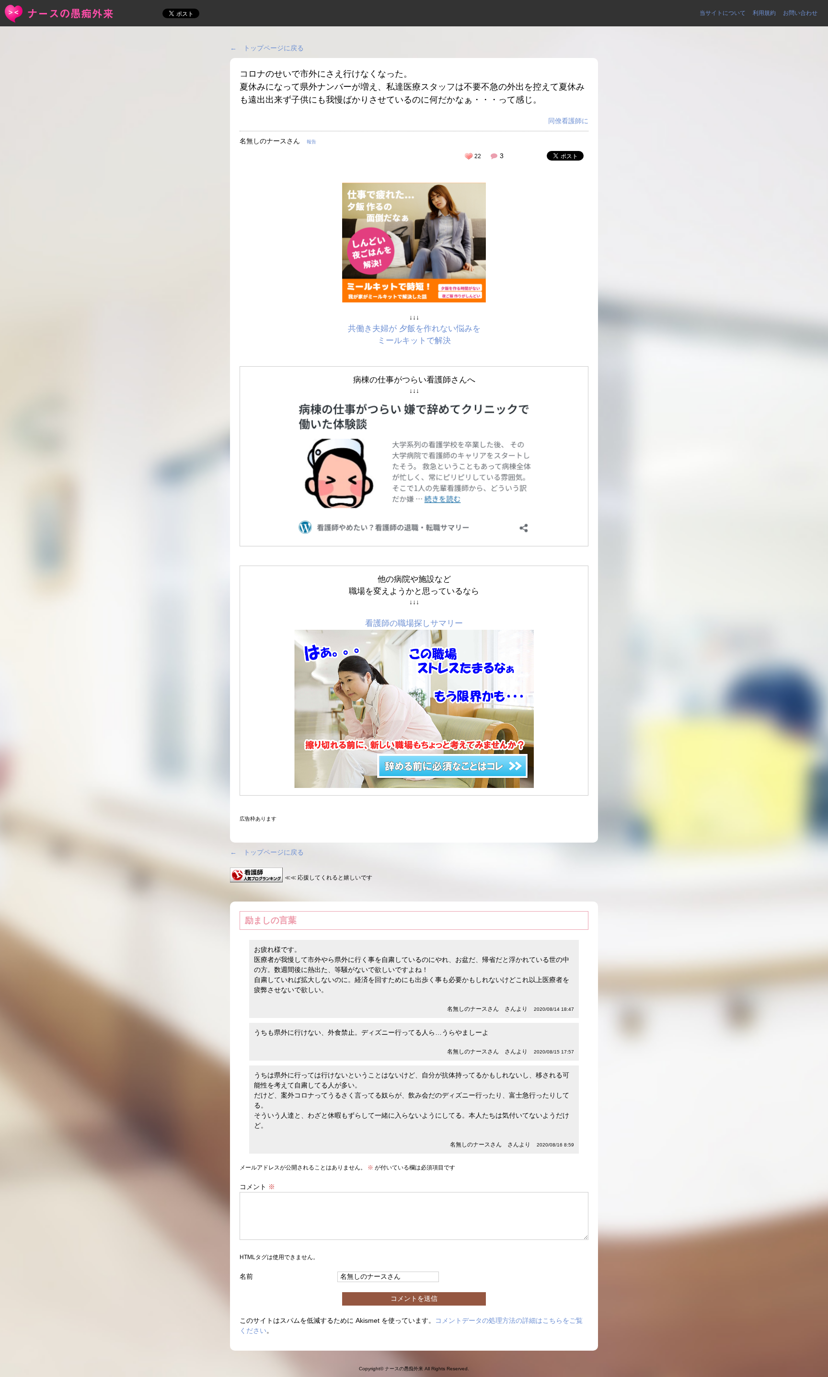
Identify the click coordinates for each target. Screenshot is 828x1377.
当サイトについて (723, 13)
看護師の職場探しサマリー (414, 623)
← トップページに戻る (267, 48)
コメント (257, 1187)
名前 (246, 1276)
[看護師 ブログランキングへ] (256, 877)
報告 (311, 141)
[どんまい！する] (468, 156)
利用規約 (764, 13)
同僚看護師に (568, 121)
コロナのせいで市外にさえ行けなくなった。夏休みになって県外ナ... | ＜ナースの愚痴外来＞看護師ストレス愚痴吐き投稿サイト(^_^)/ (60, 14)
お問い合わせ (800, 13)
